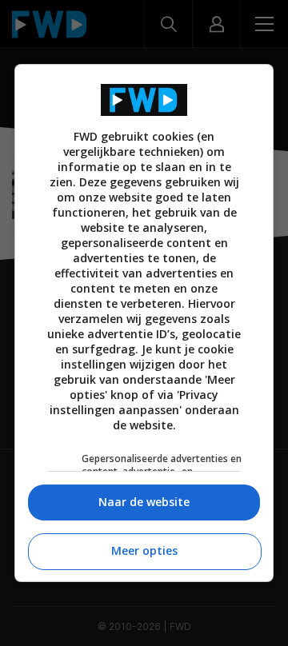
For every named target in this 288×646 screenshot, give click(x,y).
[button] (144, 502)
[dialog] (144, 323)
